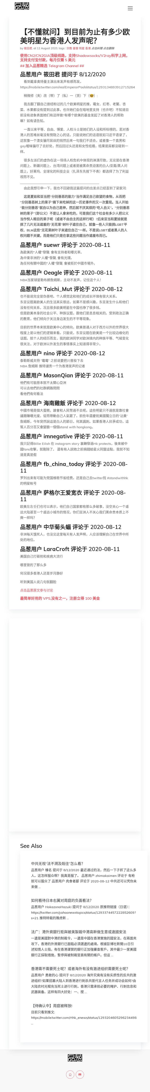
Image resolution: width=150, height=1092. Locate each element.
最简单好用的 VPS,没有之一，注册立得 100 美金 (60, 598)
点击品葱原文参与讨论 (36, 590)
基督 (75, 48)
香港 (88, 48)
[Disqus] (75, 678)
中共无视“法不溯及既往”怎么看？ (58, 863)
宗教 (69, 48)
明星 (82, 48)
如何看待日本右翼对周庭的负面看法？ (62, 900)
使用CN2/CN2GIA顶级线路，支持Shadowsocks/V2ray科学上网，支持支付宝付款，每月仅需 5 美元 (75, 57)
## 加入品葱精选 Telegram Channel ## (52, 65)
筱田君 (28, 48)
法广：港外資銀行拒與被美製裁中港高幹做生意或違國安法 (78, 932)
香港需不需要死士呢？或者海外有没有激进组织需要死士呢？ (80, 968)
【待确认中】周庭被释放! (51, 1006)
